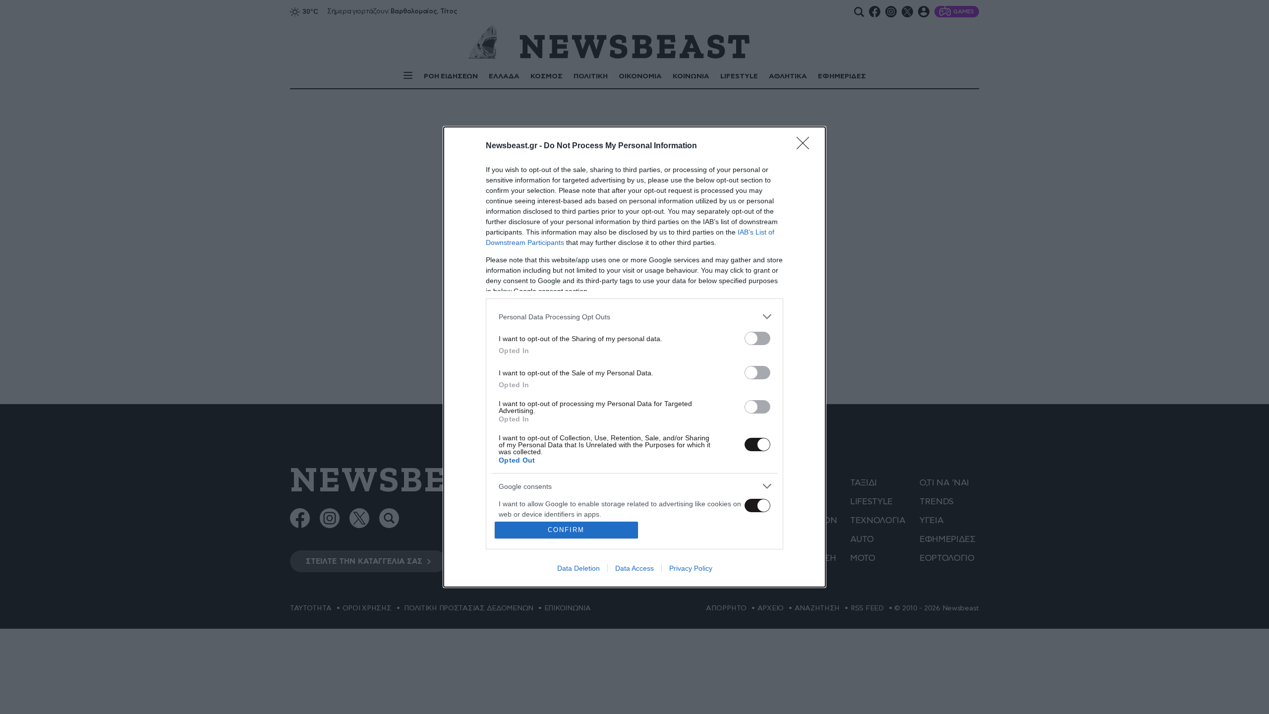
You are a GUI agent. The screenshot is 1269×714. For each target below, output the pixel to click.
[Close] (806, 146)
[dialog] (634, 357)
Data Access (634, 568)
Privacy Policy (690, 568)
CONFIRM (566, 530)
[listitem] (634, 316)
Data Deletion (578, 568)
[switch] (757, 338)
